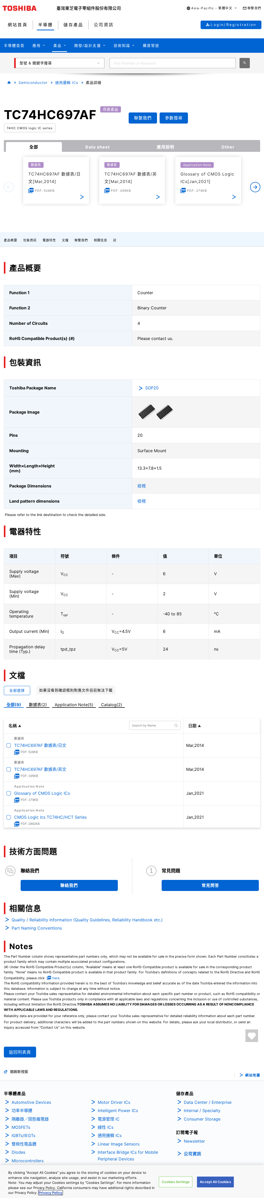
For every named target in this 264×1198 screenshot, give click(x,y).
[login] (251, 1035)
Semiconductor (33, 82)
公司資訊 (192, 1153)
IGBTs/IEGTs (23, 1135)
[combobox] (173, 63)
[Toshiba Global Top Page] (30, 8)
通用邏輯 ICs (66, 82)
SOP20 (152, 387)
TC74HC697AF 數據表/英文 (40, 769)
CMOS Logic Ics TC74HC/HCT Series (50, 817)
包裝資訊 (30, 240)
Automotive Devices (31, 1102)
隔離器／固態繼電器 (30, 1119)
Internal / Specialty (202, 1110)
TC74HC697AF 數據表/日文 (40, 745)
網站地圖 (252, 1075)
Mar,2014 (195, 745)
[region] (132, 1181)
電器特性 (49, 240)
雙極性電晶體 (24, 1144)
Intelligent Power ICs (118, 1110)
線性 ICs (105, 1127)
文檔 (65, 240)
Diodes (18, 1152)
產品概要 (10, 240)
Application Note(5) (74, 704)
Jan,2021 (195, 793)
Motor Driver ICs (114, 1102)
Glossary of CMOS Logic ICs (42, 793)
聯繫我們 (81, 240)
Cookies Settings (175, 1182)
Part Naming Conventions (37, 928)
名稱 (13, 725)
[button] (212, 8)
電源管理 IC (109, 1119)
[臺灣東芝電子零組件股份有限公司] (89, 8)
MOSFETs (21, 1127)
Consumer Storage (202, 1119)
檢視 (141, 485)
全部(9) (13, 704)
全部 (33, 147)
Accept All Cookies (215, 1182)
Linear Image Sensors (118, 1144)
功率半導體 (22, 1110)
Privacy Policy (50, 1193)
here (55, 978)
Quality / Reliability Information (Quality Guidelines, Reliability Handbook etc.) (87, 919)
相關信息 (100, 240)
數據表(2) (38, 704)
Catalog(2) (111, 704)
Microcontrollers (28, 1160)
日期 (192, 725)
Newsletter (194, 1141)
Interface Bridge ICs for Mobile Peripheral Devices (128, 1155)
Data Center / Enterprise (208, 1102)
